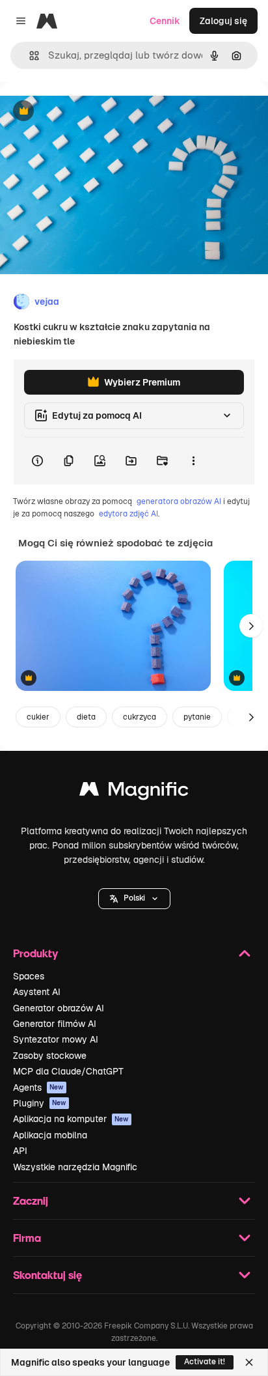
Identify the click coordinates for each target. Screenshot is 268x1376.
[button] (134, 898)
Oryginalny (89, 111)
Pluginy (39, 1103)
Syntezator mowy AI (55, 1039)
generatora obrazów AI (179, 501)
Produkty (35, 953)
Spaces (28, 976)
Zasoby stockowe (50, 1055)
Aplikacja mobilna (50, 1135)
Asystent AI (36, 992)
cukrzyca (139, 717)
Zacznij (30, 1200)
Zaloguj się (223, 21)
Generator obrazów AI (58, 1008)
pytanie (197, 717)
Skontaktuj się (47, 1275)
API (20, 1151)
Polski (134, 898)
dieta (86, 717)
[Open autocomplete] (29, 56)
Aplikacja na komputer (71, 1119)
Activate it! (204, 1361)
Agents (38, 1087)
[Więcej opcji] (193, 461)
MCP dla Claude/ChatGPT (68, 1071)
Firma (27, 1237)
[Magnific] (134, 792)
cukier (38, 717)
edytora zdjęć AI (128, 514)
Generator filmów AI (54, 1024)
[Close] (249, 1362)
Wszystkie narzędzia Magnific (75, 1167)
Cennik (165, 21)
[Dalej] (251, 626)
